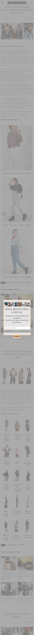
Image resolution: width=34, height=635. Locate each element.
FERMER (17, 336)
